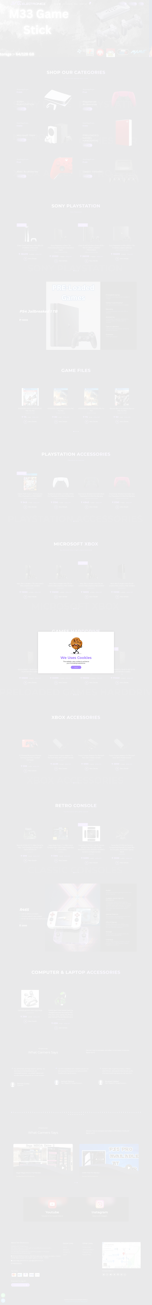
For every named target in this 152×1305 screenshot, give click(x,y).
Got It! (76, 667)
